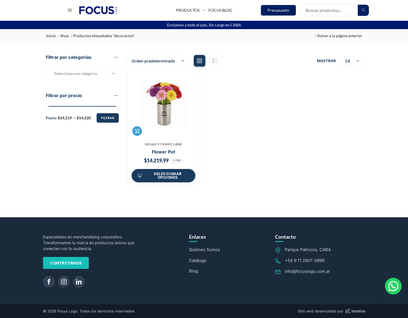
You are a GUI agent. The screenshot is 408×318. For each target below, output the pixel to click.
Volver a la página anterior (339, 35)
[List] (215, 61)
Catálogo (197, 260)
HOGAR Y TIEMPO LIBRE (163, 144)
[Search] (363, 10)
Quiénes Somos (204, 249)
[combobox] (82, 73)
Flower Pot (163, 152)
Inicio (51, 35)
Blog (193, 271)
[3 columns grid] (199, 61)
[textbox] (73, 73)
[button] (70, 10)
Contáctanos (66, 263)
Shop (64, 35)
